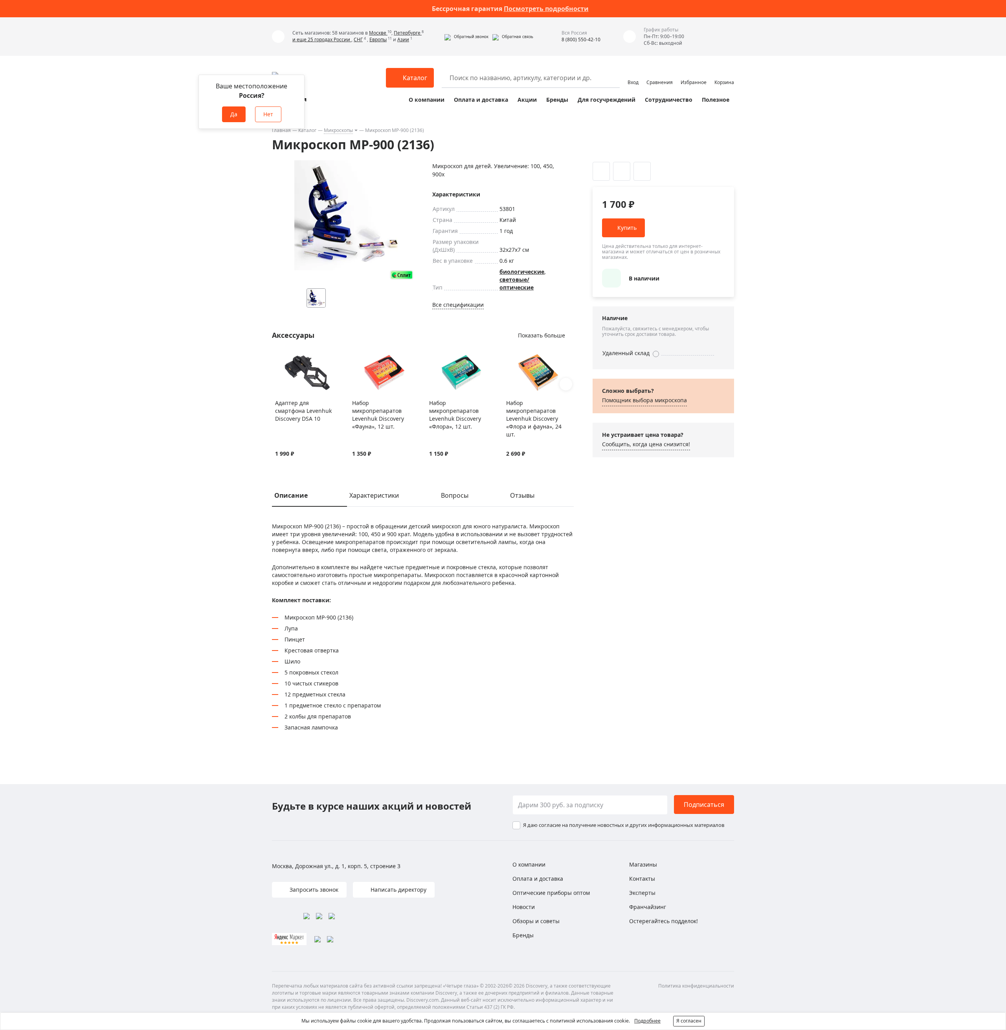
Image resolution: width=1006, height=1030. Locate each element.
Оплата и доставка (481, 99)
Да (233, 114)
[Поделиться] (642, 171)
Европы (378, 39)
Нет (268, 114)
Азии (403, 39)
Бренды (557, 99)
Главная (281, 130)
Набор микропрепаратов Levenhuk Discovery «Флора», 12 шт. (455, 414)
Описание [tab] (291, 495)
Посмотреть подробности (546, 8)
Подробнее (647, 1020)
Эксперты (642, 892)
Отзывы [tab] (522, 495)
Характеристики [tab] (374, 495)
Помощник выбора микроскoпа (644, 400)
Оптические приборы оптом (551, 892)
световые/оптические (516, 283)
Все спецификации (458, 304)
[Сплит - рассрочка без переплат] (401, 274)
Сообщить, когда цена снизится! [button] (646, 444)
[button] (466, 36)
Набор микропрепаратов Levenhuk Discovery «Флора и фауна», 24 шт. (534, 418)
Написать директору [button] (397, 889)
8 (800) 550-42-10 (581, 39)
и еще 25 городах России (321, 39)
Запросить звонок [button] (313, 889)
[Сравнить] (289, 358)
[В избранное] (279, 358)
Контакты (642, 878)
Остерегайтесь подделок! (663, 921)
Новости (523, 907)
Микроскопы (338, 130)
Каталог (307, 130)
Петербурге (408, 32)
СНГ (358, 39)
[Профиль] (633, 74)
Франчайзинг (647, 907)
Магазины (643, 864)
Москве (378, 32)
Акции (527, 99)
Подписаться (704, 804)
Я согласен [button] (688, 1020)
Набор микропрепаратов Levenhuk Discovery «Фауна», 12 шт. (378, 414)
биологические (521, 271)
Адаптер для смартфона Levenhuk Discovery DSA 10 (303, 410)
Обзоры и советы (536, 921)
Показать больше (541, 335)
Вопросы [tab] (454, 495)
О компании (426, 99)
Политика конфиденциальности (696, 985)
